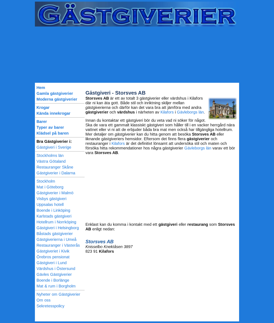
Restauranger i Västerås (58, 245)
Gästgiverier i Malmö (55, 193)
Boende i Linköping (53, 210)
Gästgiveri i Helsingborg (58, 228)
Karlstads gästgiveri (54, 216)
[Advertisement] (137, 55)
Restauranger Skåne (55, 167)
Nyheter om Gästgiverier (58, 294)
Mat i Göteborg (50, 187)
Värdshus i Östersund (56, 268)
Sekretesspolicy (50, 306)
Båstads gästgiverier (55, 233)
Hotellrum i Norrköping (56, 222)
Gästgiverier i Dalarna (56, 173)
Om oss (44, 300)
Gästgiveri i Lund (52, 263)
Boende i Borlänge (53, 280)
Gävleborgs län (190, 112)
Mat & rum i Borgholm (56, 286)
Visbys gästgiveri (51, 198)
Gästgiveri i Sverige (54, 147)
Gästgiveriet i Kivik (53, 251)
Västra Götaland (51, 161)
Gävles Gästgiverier (54, 274)
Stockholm (46, 181)
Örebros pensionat (53, 257)
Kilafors (167, 112)
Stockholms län (50, 155)
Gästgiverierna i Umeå (56, 239)
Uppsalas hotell (50, 204)
